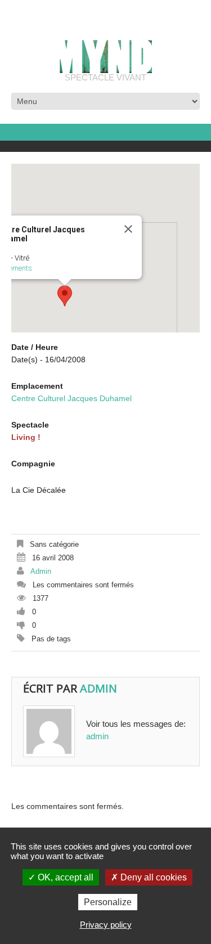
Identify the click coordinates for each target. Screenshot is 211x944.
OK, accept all (64, 877)
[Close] (128, 228)
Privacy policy (106, 924)
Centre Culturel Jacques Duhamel (71, 398)
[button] (64, 296)
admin (40, 571)
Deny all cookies (152, 877)
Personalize (108, 902)
